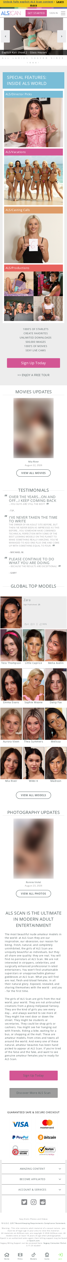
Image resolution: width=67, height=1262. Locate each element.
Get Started (36, 13)
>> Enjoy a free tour (33, 375)
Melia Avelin (56, 645)
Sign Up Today (33, 362)
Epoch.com (34, 1240)
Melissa (56, 724)
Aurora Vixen (11, 724)
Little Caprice (33, 645)
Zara (27, 600)
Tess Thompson (11, 645)
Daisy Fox (56, 684)
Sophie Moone (33, 684)
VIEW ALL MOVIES (33, 473)
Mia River (33, 461)
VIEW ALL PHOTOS (33, 893)
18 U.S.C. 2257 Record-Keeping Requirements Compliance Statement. (33, 1223)
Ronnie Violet (33, 882)
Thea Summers (33, 724)
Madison (56, 763)
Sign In (53, 13)
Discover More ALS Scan (33, 1093)
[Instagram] (33, 1202)
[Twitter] (24, 1202)
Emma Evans (11, 684)
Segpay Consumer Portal (54, 1243)
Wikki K (33, 763)
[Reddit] (43, 1202)
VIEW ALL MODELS (33, 795)
